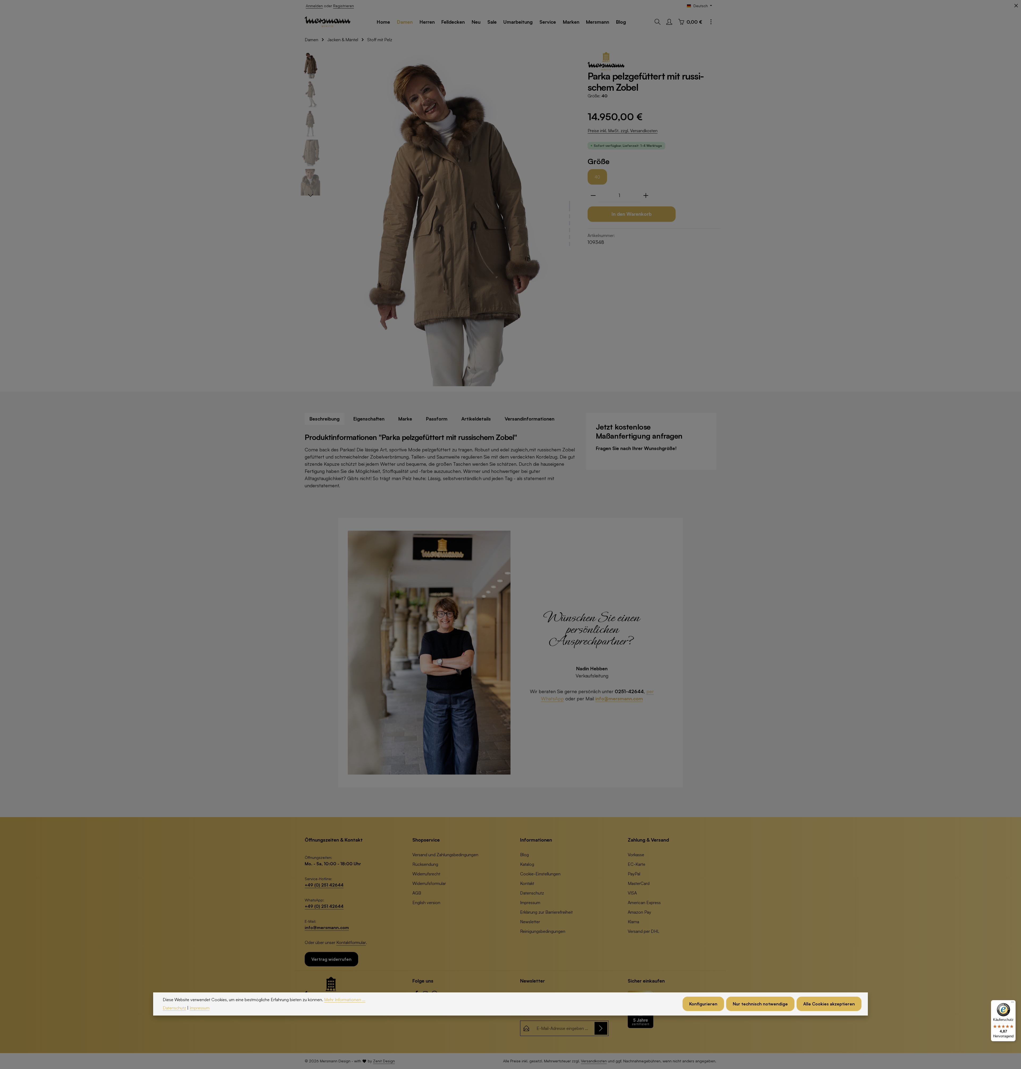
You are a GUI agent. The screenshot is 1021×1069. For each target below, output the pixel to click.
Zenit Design (384, 1061)
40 (597, 177)
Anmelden (314, 5)
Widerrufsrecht (426, 873)
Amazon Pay (639, 912)
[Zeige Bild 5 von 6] (569, 237)
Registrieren (343, 5)
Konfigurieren (703, 1003)
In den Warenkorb (632, 214)
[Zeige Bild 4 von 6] (569, 230)
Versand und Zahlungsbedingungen (445, 854)
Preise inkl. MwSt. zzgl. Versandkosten (623, 130)
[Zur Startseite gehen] (327, 21)
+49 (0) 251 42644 (324, 885)
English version (426, 902)
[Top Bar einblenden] (711, 21)
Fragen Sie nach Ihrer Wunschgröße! (636, 448)
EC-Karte (636, 864)
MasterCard (639, 883)
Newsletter (530, 921)
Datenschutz (532, 893)
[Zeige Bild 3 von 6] (569, 223)
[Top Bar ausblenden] (1016, 6)
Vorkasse (636, 854)
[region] (438, 219)
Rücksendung (425, 864)
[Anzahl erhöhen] (645, 195)
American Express (644, 902)
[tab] (324, 419)
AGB (416, 893)
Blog (524, 854)
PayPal (634, 873)
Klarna (633, 921)
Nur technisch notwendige (760, 1003)
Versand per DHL (643, 931)
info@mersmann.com (619, 698)
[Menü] (1012, 1003)
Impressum (530, 902)
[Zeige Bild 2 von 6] (569, 216)
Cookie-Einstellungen (540, 873)
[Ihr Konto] (669, 21)
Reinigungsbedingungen (542, 931)
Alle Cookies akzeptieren (829, 1003)
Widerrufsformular (429, 883)
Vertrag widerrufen (331, 959)
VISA (632, 893)
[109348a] (451, 219)
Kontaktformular (351, 942)
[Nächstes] (310, 195)
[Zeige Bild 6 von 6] (569, 244)
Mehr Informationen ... (344, 999)
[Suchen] (657, 21)
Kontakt (527, 883)
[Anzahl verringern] (593, 195)
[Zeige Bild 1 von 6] (569, 206)
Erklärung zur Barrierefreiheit (546, 912)
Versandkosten (594, 1061)
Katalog (527, 864)
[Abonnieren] (601, 1028)
